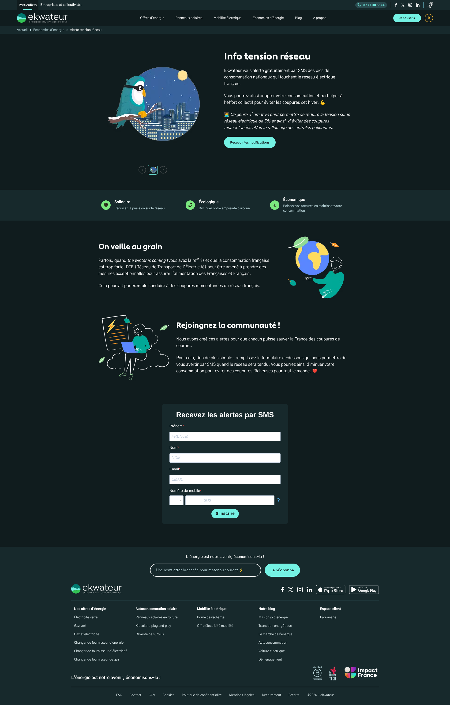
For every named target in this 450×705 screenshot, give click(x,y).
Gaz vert (80, 625)
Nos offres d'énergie (90, 609)
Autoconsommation (273, 642)
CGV (152, 695)
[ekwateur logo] (42, 18)
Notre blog (267, 609)
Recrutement (271, 695)
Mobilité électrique (212, 609)
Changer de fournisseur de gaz (96, 659)
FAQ (119, 695)
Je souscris (407, 18)
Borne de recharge (211, 617)
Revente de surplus (149, 634)
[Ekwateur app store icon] (330, 589)
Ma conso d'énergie (273, 617)
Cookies (168, 695)
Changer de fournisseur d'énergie (99, 642)
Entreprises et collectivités (60, 5)
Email (174, 469)
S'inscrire (225, 513)
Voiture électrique (272, 651)
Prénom (176, 426)
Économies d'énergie (48, 30)
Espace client (330, 609)
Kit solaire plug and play (153, 625)
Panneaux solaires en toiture (156, 617)
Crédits (294, 695)
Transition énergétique (275, 625)
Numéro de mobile (184, 491)
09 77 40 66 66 (374, 5)
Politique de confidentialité (202, 695)
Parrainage (328, 617)
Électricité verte (86, 617)
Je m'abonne (282, 570)
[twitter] (403, 5)
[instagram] (410, 5)
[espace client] (429, 18)
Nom (173, 448)
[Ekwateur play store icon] (364, 589)
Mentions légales (242, 695)
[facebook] (396, 5)
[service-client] (430, 5)
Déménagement (270, 659)
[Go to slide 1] (153, 170)
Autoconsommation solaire (156, 609)
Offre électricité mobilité (215, 625)
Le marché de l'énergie (275, 634)
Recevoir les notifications (250, 142)
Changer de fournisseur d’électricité (100, 651)
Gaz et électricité (86, 634)
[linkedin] (418, 5)
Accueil (22, 30)
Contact (135, 695)
